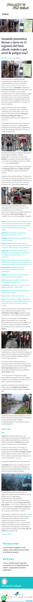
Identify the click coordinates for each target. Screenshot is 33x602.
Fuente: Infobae (6, 534)
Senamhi (28, 514)
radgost (18, 58)
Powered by (6, 592)
